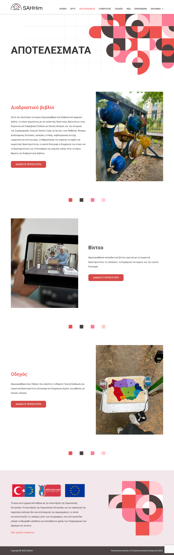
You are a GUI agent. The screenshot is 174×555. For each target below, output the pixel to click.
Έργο (72, 9)
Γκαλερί (119, 9)
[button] (157, 9)
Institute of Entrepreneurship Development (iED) (142, 551)
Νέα (129, 9)
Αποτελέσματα (87, 9)
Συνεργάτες (105, 9)
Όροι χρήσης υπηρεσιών (23, 532)
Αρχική (63, 9)
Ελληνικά (156, 9)
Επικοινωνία (140, 9)
